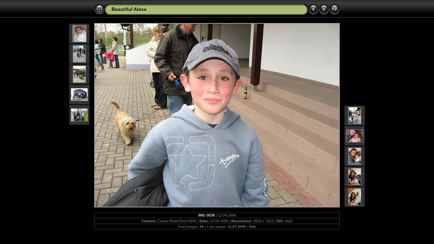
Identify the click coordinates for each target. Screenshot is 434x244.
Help (252, 226)
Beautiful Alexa (129, 9)
